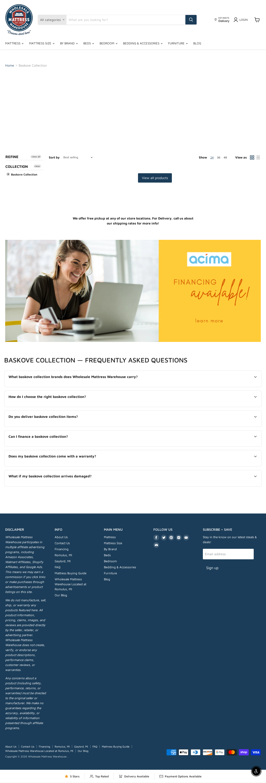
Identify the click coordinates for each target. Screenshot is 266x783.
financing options (43, 446)
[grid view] (252, 157)
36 (218, 157)
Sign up (212, 568)
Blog (197, 43)
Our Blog (61, 595)
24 (212, 157)
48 (225, 157)
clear (37, 166)
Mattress (13, 43)
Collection (16, 166)
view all (35, 156)
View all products (155, 178)
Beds (87, 43)
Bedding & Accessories (141, 43)
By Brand (67, 43)
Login (243, 19)
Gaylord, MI (63, 561)
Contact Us (62, 543)
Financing (62, 549)
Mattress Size (40, 43)
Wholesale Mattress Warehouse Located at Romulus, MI (70, 584)
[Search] (191, 19)
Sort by (54, 157)
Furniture (176, 43)
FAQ (57, 567)
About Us (61, 537)
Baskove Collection (23, 174)
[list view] (258, 157)
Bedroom (107, 43)
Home (9, 65)
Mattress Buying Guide (70, 573)
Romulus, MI (63, 555)
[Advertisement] (133, 102)
